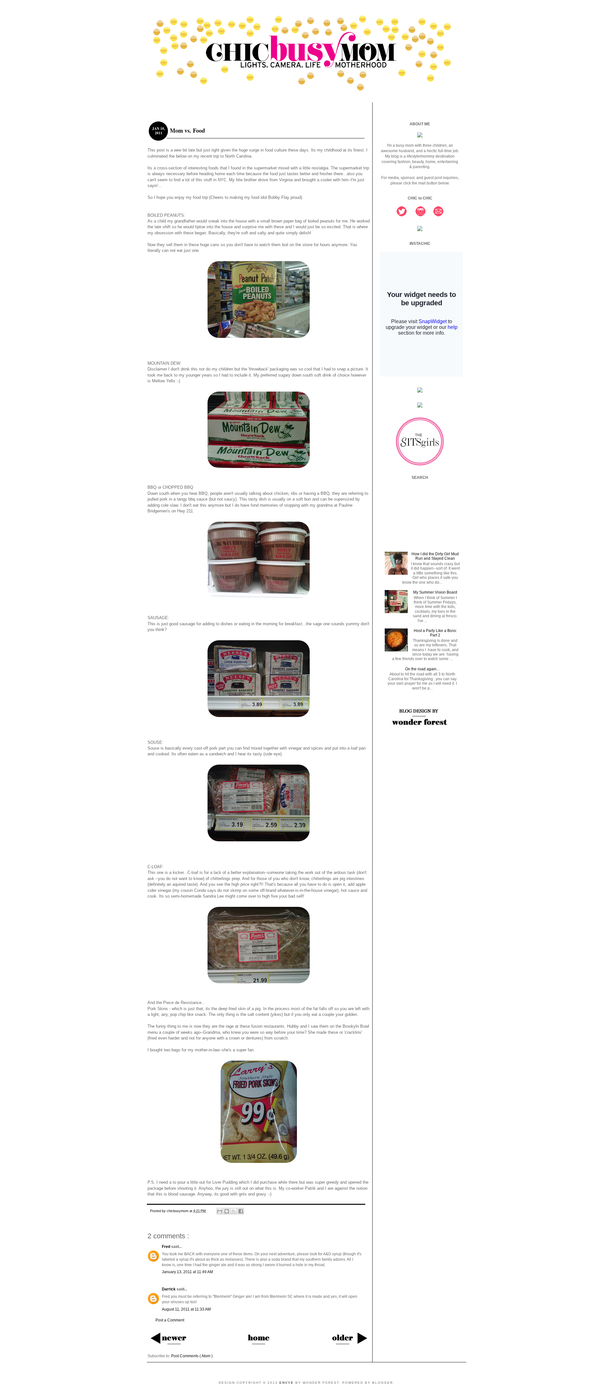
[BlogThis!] (226, 1211)
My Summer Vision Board (435, 592)
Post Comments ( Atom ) (192, 1356)
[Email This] (219, 1211)
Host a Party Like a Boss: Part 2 (435, 632)
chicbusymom (178, 1211)
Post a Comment (169, 1320)
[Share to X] (234, 1211)
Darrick (169, 1289)
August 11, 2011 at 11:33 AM (186, 1309)
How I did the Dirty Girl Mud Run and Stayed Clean (435, 556)
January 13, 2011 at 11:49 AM (187, 1272)
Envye (287, 1382)
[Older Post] (349, 1338)
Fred (166, 1246)
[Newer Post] (168, 1338)
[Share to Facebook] (241, 1211)
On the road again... (422, 669)
